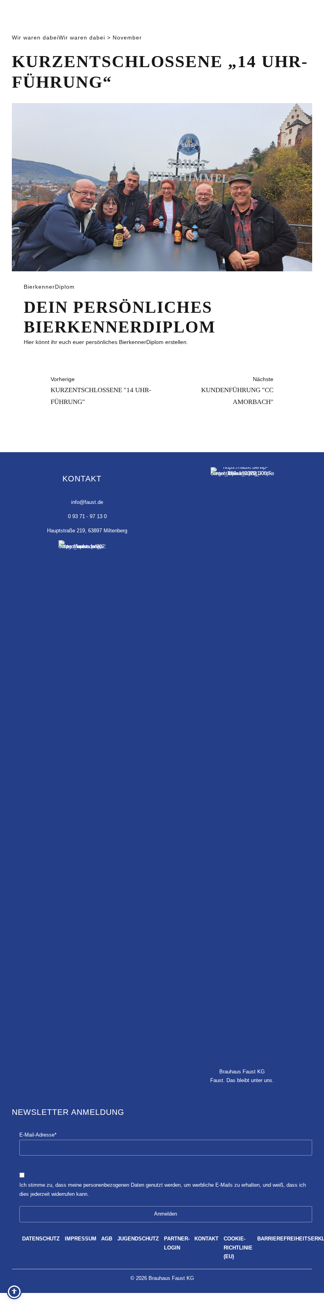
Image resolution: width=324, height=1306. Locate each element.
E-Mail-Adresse (38, 1135)
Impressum (80, 1239)
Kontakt (206, 1239)
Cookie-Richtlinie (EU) (238, 1247)
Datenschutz (41, 1239)
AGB (106, 1239)
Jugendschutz (138, 1239)
